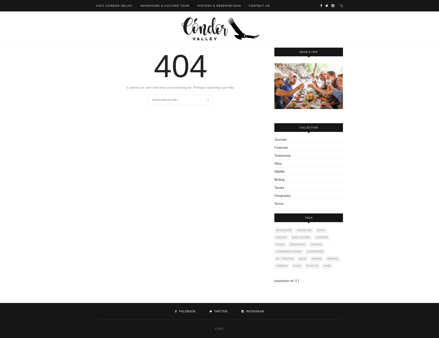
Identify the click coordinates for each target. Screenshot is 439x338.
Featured (281, 147)
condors (322, 237)
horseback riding (289, 252)
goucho (316, 244)
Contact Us (259, 5)
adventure (284, 230)
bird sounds (301, 237)
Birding (279, 179)
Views (297, 266)
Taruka (279, 187)
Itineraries (315, 252)
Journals (280, 139)
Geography (282, 195)
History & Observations (219, 5)
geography (297, 244)
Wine (278, 163)
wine (327, 266)
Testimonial (282, 155)
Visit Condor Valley (114, 5)
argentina (304, 230)
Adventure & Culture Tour (165, 5)
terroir (282, 266)
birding (281, 237)
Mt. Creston (285, 259)
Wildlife (279, 171)
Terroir (279, 203)
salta (302, 259)
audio (321, 230)
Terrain (332, 259)
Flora (280, 244)
